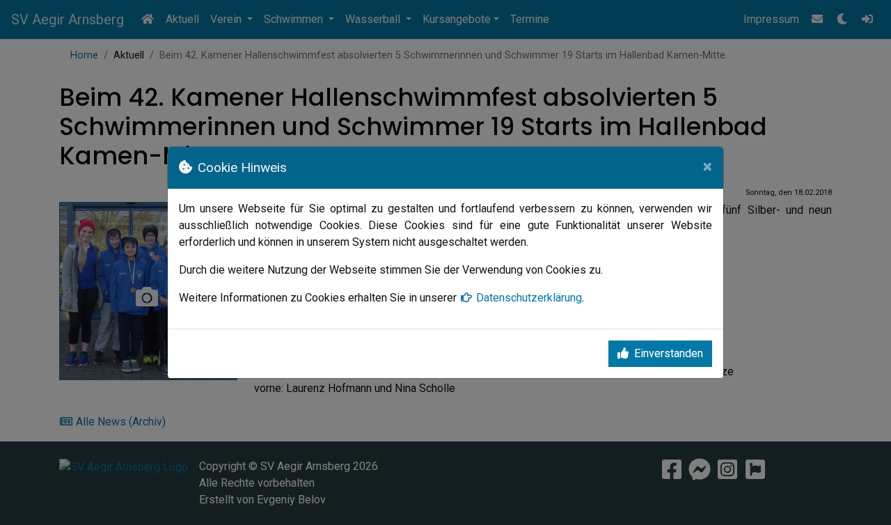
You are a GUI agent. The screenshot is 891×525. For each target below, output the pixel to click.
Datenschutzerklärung (529, 297)
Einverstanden (668, 353)
